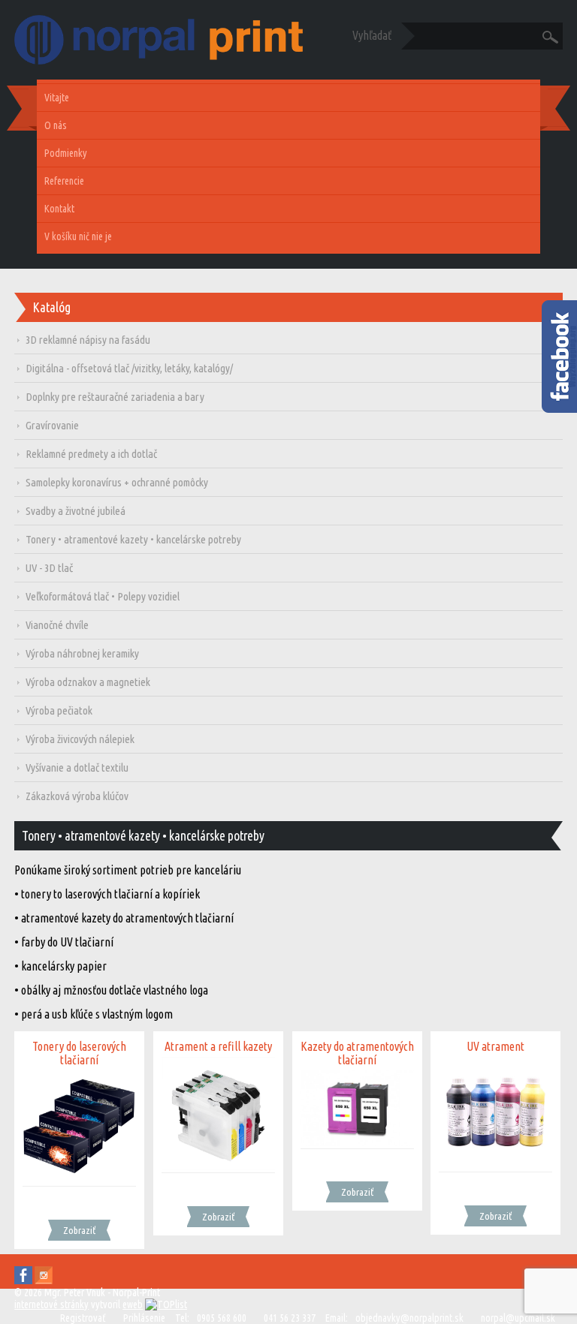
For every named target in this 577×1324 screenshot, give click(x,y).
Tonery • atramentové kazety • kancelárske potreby (133, 539)
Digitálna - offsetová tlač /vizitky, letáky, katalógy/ (129, 368)
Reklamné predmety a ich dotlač (91, 453)
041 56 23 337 (290, 1318)
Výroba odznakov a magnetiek (88, 682)
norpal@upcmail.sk (518, 1318)
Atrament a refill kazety (218, 1046)
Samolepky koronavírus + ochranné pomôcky (117, 482)
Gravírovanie (52, 425)
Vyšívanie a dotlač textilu (77, 767)
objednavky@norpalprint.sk (409, 1318)
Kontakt (59, 209)
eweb (132, 1304)
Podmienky (65, 153)
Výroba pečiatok (59, 710)
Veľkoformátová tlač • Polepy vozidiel (103, 596)
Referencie (64, 181)
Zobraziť (79, 1230)
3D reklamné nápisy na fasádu (88, 339)
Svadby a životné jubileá (75, 510)
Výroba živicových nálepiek (80, 739)
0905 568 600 (221, 1318)
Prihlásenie (144, 1318)
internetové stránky (51, 1304)
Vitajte (56, 98)
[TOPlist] (166, 1304)
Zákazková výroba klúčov (77, 796)
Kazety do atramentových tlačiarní (357, 1053)
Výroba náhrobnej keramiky (82, 653)
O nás (55, 125)
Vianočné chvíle (57, 624)
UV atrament (495, 1046)
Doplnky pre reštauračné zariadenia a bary (115, 396)
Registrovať (83, 1318)
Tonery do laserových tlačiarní (79, 1053)
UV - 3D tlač (49, 567)
